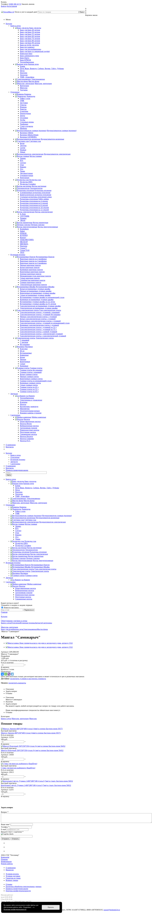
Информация (6, 862)
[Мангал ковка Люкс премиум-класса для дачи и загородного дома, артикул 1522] (39, 643)
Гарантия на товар (13, 878)
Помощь (4, 859)
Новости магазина (11, 608)
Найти (9, 475)
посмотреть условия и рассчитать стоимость (28, 679)
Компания (5, 857)
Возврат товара (12, 880)
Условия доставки (13, 876)
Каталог (9, 24)
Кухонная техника (17, 255)
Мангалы (33, 719)
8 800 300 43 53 (15, 4)
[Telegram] (12, 674)
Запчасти (14, 394)
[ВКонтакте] (2, 674)
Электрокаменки (30, 629)
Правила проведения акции (17, 889)
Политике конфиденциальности (15, 909)
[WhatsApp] (5, 674)
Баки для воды (7, 629)
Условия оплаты (12, 874)
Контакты (10, 447)
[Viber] (9, 674)
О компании (11, 445)
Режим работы (7, 864)
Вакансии (10, 870)
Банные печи (18, 629)
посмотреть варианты (17, 683)
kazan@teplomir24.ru (112, 910)
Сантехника (15, 415)
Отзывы (9, 884)
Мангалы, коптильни (20, 719)
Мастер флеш (42, 629)
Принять (51, 907)
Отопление (14, 92)
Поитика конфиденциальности (18, 891)
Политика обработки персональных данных (23, 886)
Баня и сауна (15, 26)
